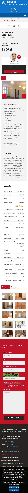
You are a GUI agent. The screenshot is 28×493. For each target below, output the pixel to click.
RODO (15, 385)
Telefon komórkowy (9, 366)
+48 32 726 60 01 (8, 442)
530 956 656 (14, 11)
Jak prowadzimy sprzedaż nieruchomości (12, 466)
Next (24, 96)
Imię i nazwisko (7, 352)
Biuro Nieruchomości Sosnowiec (11, 436)
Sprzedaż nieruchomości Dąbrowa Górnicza (12, 463)
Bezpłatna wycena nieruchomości (10, 457)
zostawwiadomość (14, 72)
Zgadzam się (14, 490)
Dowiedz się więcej (14, 487)
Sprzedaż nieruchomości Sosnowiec (10, 460)
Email (4, 359)
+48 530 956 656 (11, 444)
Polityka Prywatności (12, 386)
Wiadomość (6, 389)
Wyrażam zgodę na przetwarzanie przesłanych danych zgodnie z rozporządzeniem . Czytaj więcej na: (14, 384)
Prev (4, 96)
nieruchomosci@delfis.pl (12, 451)
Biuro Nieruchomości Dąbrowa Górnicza (14, 429)
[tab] (3, 78)
